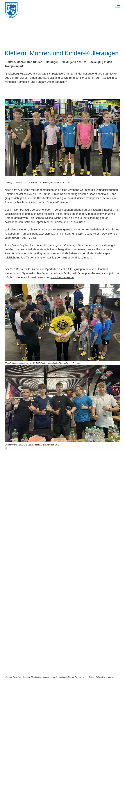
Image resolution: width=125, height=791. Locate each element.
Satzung (9, 782)
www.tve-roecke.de (62, 277)
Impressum (10, 784)
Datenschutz (11, 787)
